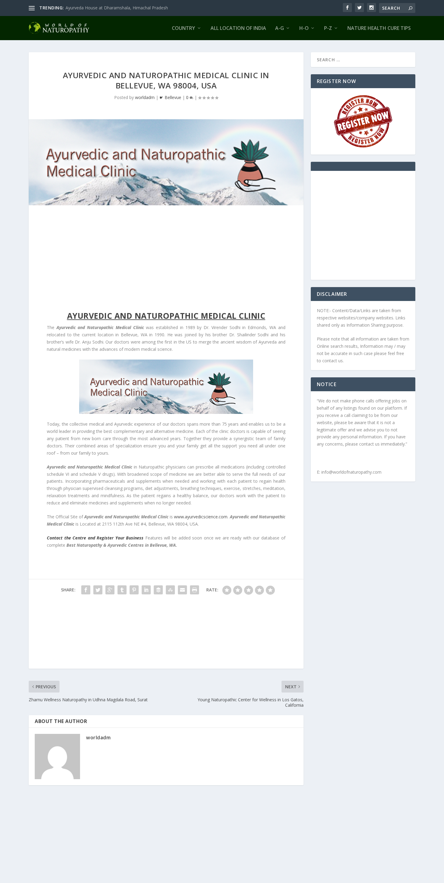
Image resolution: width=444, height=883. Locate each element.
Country (183, 28)
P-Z (328, 28)
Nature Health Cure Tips (379, 28)
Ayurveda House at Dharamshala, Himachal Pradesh (117, 8)
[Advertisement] (166, 259)
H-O (304, 28)
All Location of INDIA (238, 28)
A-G (279, 28)
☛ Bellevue (170, 97)
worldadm (145, 97)
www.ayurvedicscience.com (200, 517)
